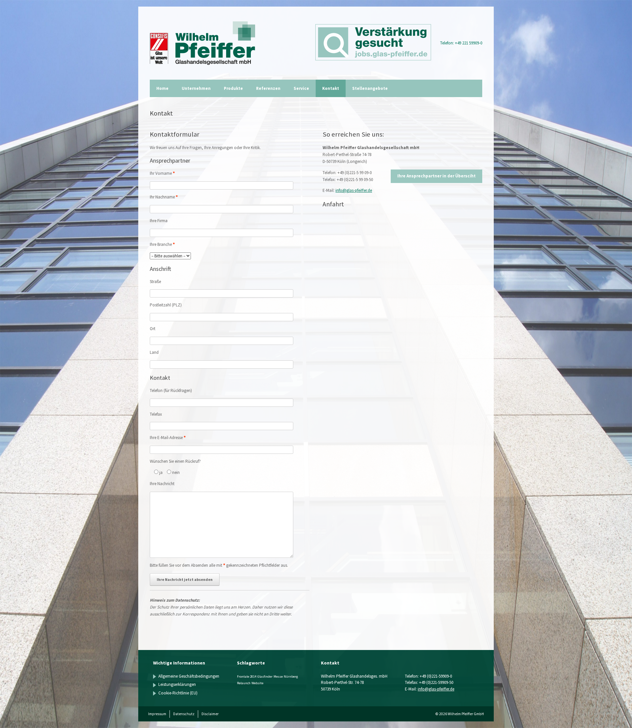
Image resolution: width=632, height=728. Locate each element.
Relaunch (243, 683)
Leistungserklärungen (177, 684)
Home (162, 88)
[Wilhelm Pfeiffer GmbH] (202, 43)
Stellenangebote (370, 88)
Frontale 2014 (246, 676)
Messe (278, 676)
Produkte (233, 88)
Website (257, 683)
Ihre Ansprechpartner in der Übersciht (436, 176)
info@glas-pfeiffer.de (353, 190)
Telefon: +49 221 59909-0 (461, 43)
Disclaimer (210, 714)
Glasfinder (265, 676)
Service (301, 88)
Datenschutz (184, 714)
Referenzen (268, 88)
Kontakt (330, 88)
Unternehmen (196, 88)
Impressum (157, 714)
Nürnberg (291, 676)
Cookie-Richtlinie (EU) (178, 693)
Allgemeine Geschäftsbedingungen (188, 676)
